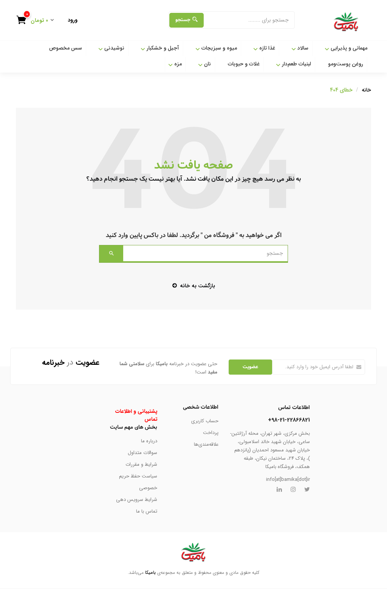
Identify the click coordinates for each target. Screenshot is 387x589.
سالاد (302, 48)
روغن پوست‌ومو (345, 64)
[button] (38, 21)
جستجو (182, 20)
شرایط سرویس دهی (136, 500)
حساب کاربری (204, 421)
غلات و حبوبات (244, 64)
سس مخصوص (65, 48)
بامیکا (150, 572)
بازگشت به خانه (197, 286)
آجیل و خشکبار (162, 48)
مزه (177, 64)
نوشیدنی (113, 48)
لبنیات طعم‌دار (295, 64)
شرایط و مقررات (141, 464)
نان (207, 64)
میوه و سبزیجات (218, 48)
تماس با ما (146, 511)
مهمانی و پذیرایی (348, 48)
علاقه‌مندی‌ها (206, 444)
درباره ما (149, 441)
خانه (366, 90)
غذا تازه (266, 48)
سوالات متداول (142, 453)
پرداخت (210, 433)
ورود (72, 20)
